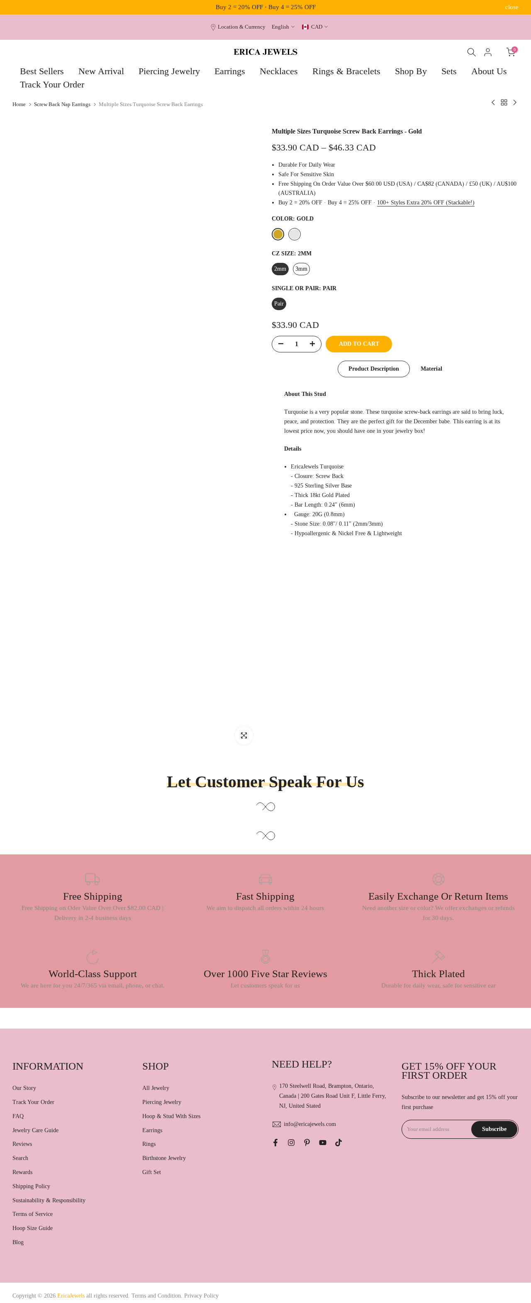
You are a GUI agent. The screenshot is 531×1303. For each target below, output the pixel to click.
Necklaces (279, 71)
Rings (149, 1144)
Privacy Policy (201, 1296)
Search (20, 1158)
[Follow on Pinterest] (307, 1143)
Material (431, 369)
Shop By (411, 71)
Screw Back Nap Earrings (62, 104)
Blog (18, 1242)
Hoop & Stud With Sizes (171, 1116)
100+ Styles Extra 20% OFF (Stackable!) (426, 202)
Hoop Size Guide (32, 1228)
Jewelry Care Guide (35, 1130)
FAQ (18, 1116)
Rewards (22, 1172)
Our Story (24, 1088)
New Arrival (101, 71)
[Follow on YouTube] (322, 1143)
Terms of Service (32, 1214)
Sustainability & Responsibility (48, 1200)
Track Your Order (52, 84)
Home (19, 104)
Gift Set (151, 1172)
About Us (489, 71)
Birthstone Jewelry (164, 1158)
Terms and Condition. (158, 1296)
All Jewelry (155, 1088)
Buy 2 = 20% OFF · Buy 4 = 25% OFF (266, 7)
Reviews (22, 1144)
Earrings (229, 71)
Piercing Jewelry (169, 71)
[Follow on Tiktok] (338, 1143)
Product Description (373, 369)
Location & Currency (242, 27)
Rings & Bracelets (346, 71)
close (19, 7)
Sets (449, 71)
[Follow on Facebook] (275, 1143)
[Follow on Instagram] (291, 1143)
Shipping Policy (31, 1186)
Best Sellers (42, 71)
